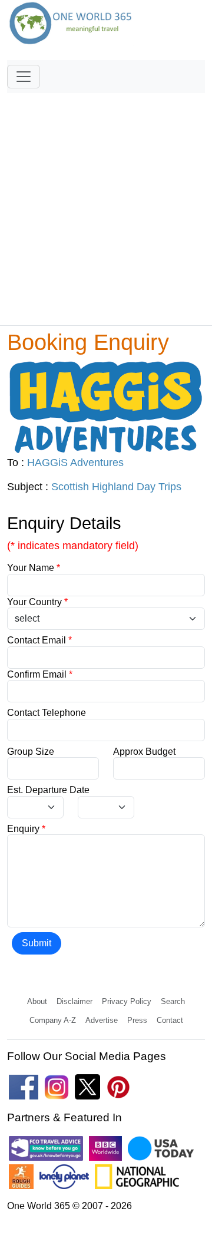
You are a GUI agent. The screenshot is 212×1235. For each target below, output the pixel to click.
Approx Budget (144, 752)
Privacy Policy (126, 1001)
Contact (170, 1020)
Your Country (37, 602)
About (37, 1001)
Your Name (33, 568)
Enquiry (26, 829)
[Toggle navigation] (23, 76)
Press (137, 1020)
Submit (36, 943)
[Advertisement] (106, 204)
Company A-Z (52, 1020)
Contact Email (39, 640)
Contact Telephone (46, 713)
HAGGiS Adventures (75, 462)
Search (173, 1001)
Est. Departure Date (48, 790)
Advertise (101, 1020)
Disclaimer (74, 1001)
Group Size (30, 752)
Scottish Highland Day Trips (116, 487)
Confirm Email (39, 674)
